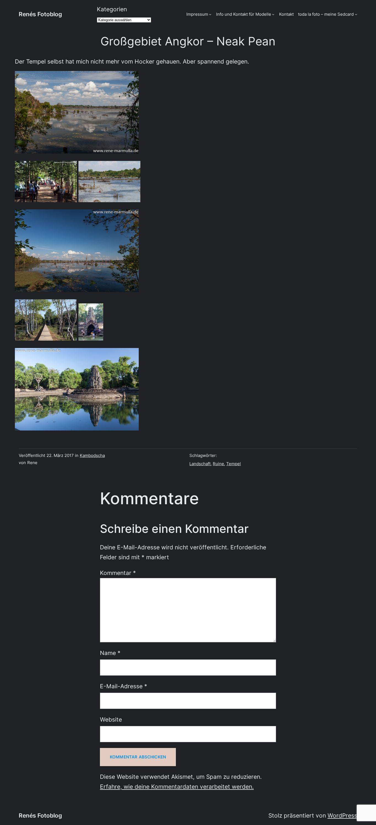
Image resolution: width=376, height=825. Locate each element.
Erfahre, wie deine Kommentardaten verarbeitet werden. (177, 786)
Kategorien (112, 9)
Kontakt (286, 14)
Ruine (218, 463)
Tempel (233, 463)
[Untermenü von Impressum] (210, 14)
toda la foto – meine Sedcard (326, 14)
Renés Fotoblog (40, 14)
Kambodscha (92, 455)
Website (111, 719)
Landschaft (200, 463)
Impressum (197, 14)
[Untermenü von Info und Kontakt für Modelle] (273, 14)
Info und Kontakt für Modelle (243, 14)
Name (110, 652)
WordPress (342, 815)
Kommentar (118, 572)
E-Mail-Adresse (123, 686)
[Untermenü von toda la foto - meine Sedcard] (356, 14)
